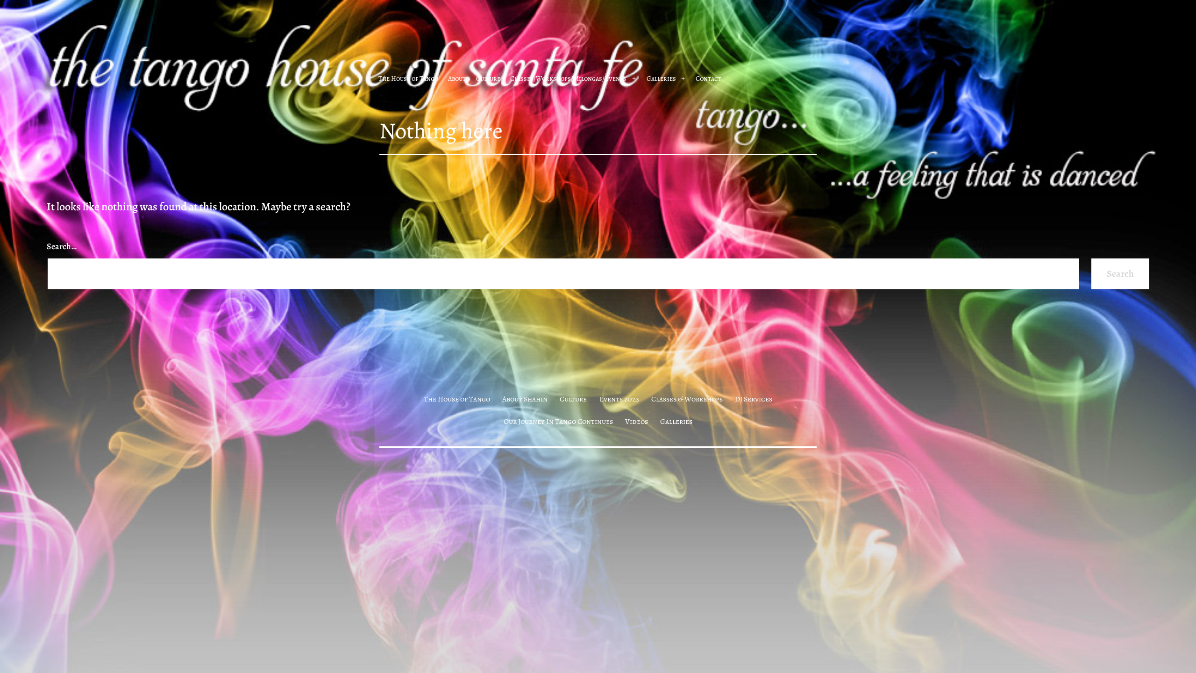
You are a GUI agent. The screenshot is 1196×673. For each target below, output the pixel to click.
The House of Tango (408, 78)
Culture (488, 78)
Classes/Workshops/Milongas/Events (568, 78)
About (457, 78)
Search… (62, 246)
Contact (708, 78)
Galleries (661, 78)
